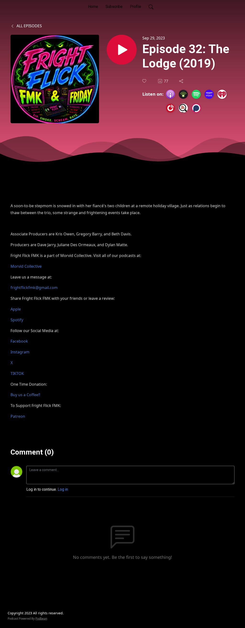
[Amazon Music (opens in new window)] (209, 94)
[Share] (181, 81)
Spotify (17, 319)
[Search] (151, 6)
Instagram (20, 352)
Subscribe (114, 6)
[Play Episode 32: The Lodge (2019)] (122, 50)
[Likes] (145, 80)
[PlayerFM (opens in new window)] (170, 108)
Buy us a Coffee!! (25, 394)
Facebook (19, 341)
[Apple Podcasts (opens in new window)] (170, 94)
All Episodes (29, 25)
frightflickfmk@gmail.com (34, 287)
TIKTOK (17, 373)
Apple (16, 309)
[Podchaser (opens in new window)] (196, 108)
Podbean (41, 619)
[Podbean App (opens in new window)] (183, 94)
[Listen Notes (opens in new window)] (183, 108)
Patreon (18, 416)
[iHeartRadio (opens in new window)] (222, 94)
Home (93, 6)
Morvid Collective (26, 266)
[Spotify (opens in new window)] (196, 94)
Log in (63, 489)
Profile (135, 6)
